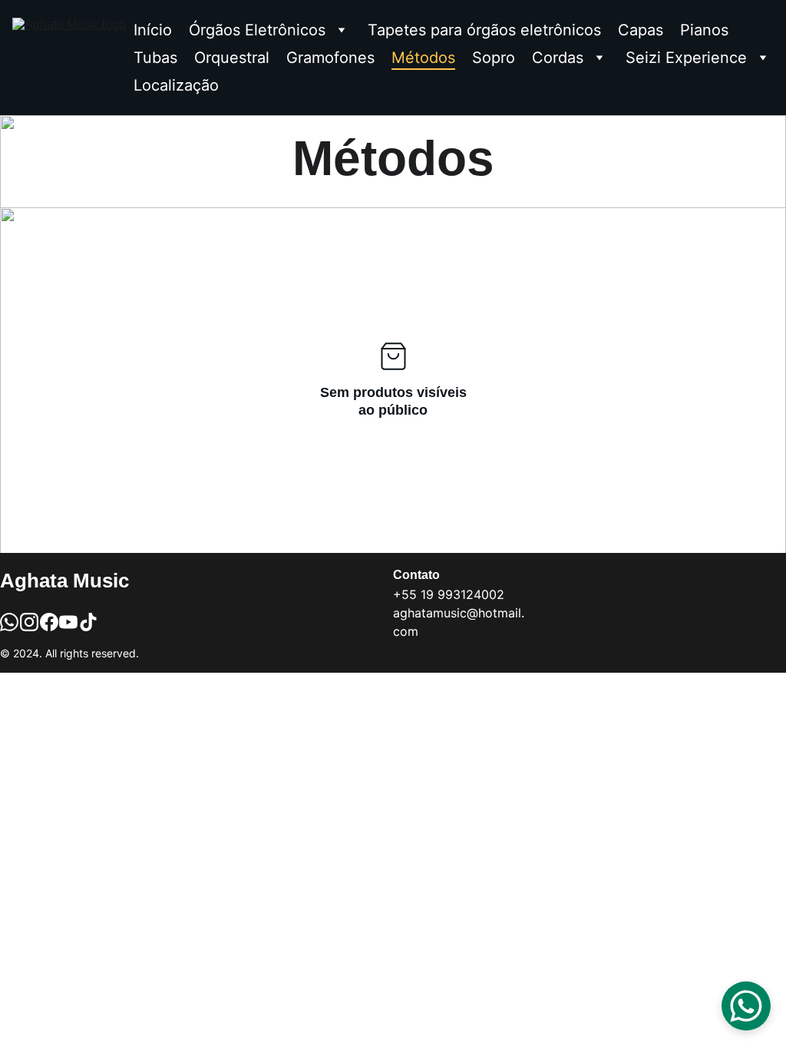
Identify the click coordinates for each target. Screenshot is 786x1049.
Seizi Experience (686, 57)
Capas (640, 30)
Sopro (493, 57)
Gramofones (330, 57)
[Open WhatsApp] (746, 1006)
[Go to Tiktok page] (88, 622)
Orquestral (231, 57)
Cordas (557, 57)
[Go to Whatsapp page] (9, 622)
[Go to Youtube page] (68, 622)
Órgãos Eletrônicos (257, 30)
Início (153, 30)
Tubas (155, 57)
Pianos (704, 30)
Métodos (423, 57)
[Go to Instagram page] (29, 622)
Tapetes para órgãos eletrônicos (484, 30)
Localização (176, 85)
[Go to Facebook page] (49, 622)
